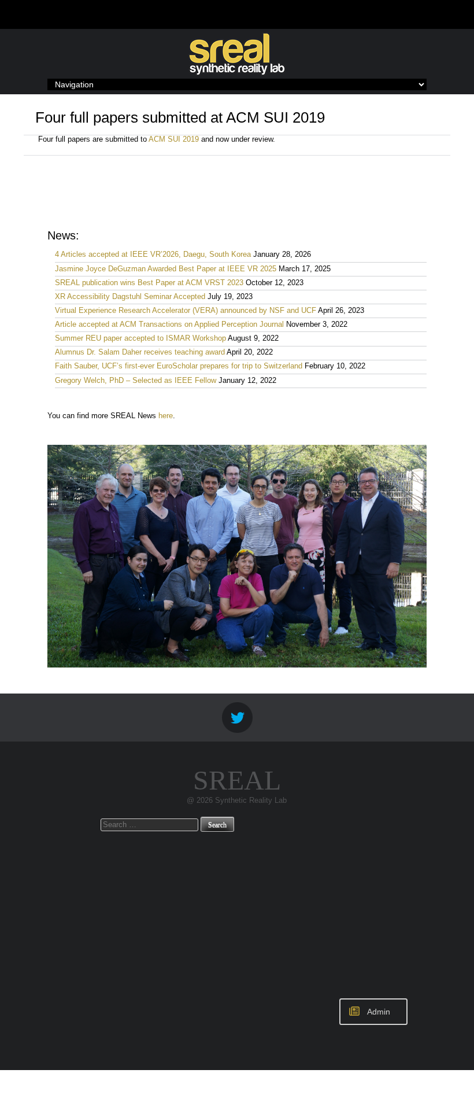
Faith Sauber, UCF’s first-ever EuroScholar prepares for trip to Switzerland (178, 366)
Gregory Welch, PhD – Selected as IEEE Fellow (135, 381)
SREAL (237, 780)
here (165, 416)
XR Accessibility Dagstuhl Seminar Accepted (130, 297)
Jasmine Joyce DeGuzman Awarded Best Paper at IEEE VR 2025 (165, 269)
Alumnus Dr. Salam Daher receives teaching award (140, 352)
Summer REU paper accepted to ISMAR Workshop (140, 338)
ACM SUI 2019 (174, 139)
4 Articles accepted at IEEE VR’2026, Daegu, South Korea (153, 254)
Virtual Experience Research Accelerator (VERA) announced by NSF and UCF (185, 311)
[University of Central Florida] (114, 14)
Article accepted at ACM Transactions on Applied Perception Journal (169, 324)
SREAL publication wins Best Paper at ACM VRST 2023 (149, 283)
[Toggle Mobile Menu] (433, 14)
